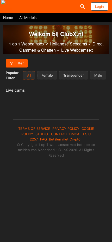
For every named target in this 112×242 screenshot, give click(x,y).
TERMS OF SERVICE (34, 128)
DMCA (74, 134)
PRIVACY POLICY (65, 128)
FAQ (43, 139)
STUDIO (42, 134)
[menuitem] (8, 17)
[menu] (56, 17)
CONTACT (59, 134)
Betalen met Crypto (64, 139)
